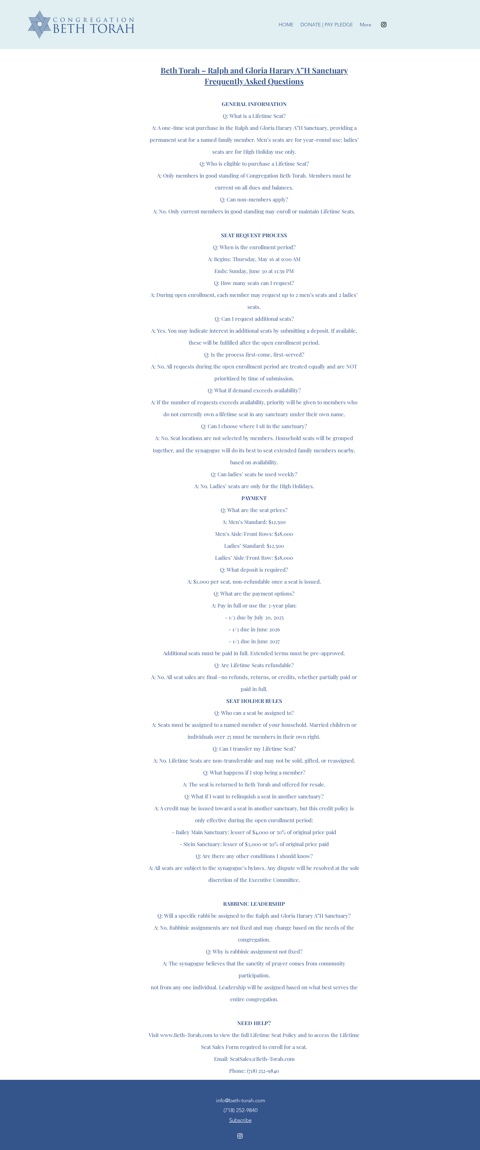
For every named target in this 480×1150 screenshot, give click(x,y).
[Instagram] (383, 24)
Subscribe (240, 1120)
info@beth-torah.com (240, 1100)
